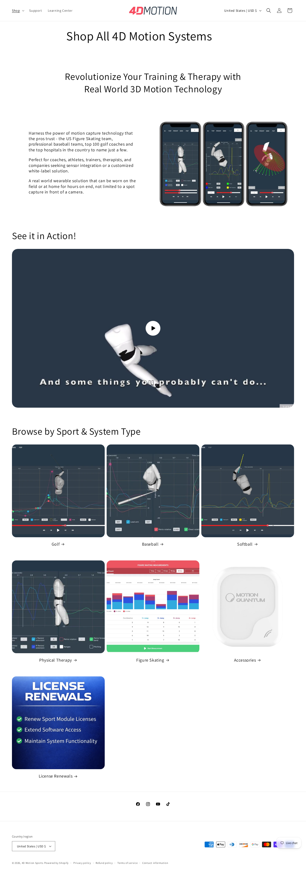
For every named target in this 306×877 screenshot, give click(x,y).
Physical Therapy (55, 660)
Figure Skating (150, 660)
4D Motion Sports (33, 863)
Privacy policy (82, 863)
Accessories (245, 660)
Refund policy (104, 863)
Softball (245, 544)
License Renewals (56, 776)
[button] (17, 10)
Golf (56, 544)
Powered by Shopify (56, 863)
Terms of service (127, 863)
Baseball (150, 544)
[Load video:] (153, 328)
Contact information (155, 863)
